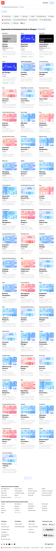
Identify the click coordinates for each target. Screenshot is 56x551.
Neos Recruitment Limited (8, 136)
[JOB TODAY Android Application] (52, 524)
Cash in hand (18, 488)
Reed (22, 258)
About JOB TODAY (33, 526)
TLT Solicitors (24, 136)
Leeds (2, 506)
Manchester (45, 504)
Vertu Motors (42, 404)
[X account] (12, 544)
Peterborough (31, 510)
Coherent (41, 160)
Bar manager (31, 493)
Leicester (30, 504)
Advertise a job (5, 526)
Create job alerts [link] (41, 29)
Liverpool (44, 506)
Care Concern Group (44, 87)
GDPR (41, 547)
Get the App (32, 524)
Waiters (17, 16)
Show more (18, 497)
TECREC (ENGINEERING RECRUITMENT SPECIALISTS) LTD (27, 62)
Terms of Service (35, 547)
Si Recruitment (5, 331)
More (22, 23)
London (3, 504)
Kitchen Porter (42, 16)
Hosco (22, 33)
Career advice (18, 524)
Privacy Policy (26, 547)
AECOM (22, 160)
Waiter (43, 488)
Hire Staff (3, 524)
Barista (52, 16)
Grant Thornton (5, 209)
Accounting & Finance (21, 19)
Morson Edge (24, 112)
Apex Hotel (4, 33)
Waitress (30, 488)
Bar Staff (25, 16)
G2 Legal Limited (6, 355)
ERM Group (5, 160)
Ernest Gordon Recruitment (8, 112)
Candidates (4, 532)
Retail (32, 16)
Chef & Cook (7, 16)
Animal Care (34, 19)
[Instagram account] (4, 544)
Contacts (31, 529)
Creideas (41, 331)
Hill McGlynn (42, 233)
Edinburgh (44, 508)
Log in (51, 2)
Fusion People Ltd (6, 185)
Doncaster (44, 510)
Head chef (3, 493)
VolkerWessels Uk (25, 233)
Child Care (6, 23)
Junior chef (4, 495)
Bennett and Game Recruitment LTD (9, 259)
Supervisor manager (47, 490)
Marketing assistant (6, 497)
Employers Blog (5, 529)
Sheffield (30, 508)
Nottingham (31, 506)
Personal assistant (46, 495)
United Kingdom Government (27, 185)
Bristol (2, 508)
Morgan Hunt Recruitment (27, 355)
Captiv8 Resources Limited (27, 87)
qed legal (23, 404)
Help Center (32, 532)
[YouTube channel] (9, 544)
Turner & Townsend (6, 428)
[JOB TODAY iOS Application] (45, 524)
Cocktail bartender (19, 493)
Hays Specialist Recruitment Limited (27, 210)
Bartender (30, 495)
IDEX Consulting (43, 136)
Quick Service (7, 19)
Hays (3, 87)
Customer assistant (47, 493)
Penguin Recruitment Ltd (45, 379)
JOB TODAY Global (19, 526)
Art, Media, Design (46, 19)
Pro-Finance (42, 355)
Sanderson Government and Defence (45, 210)
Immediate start (5, 488)
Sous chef (3, 490)
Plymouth (3, 510)
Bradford (17, 508)
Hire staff (45, 2)
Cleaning (16, 23)
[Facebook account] (6, 544)
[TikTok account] (1, 544)
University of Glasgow (7, 452)
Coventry (17, 510)
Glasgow (17, 506)
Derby (2, 512)
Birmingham (18, 504)
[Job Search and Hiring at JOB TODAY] (3, 2)
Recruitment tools (5, 539)
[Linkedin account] (14, 544)
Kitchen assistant (32, 490)
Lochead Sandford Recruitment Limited (44, 62)
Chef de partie (18, 490)
